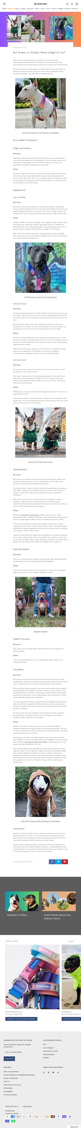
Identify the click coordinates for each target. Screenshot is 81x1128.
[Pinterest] (53, 1072)
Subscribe (9, 1058)
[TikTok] (58, 1072)
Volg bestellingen (49, 1054)
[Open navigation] (4, 4)
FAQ (44, 1044)
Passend (60, 8)
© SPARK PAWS (10, 1111)
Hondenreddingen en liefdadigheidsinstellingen (19, 1075)
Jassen (48, 8)
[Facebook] (44, 1072)
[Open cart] (77, 4)
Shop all (71, 941)
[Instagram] (48, 1072)
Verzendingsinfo (48, 1048)
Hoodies (37, 8)
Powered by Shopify (12, 1113)
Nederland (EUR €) (11, 1106)
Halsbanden (30, 8)
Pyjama (43, 8)
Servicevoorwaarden (10, 1094)
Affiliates (46, 1057)
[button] (74, 1126)
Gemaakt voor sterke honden (21, 1019)
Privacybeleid (8, 1091)
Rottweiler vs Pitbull (17, 915)
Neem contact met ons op (12, 1085)
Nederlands (27, 1106)
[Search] (72, 4)
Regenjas (17, 8)
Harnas (23, 8)
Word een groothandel (11, 1071)
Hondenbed (67, 8)
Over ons (7, 1081)
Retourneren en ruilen (50, 1051)
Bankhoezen (75, 8)
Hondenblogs (8, 1088)
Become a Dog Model (11, 1078)
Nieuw (4, 8)
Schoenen (54, 8)
